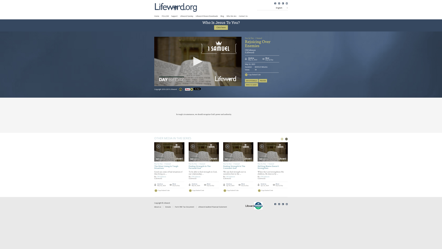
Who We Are (231, 16)
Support (174, 16)
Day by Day (269, 60)
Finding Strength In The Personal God (200, 167)
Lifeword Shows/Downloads (207, 16)
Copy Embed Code (254, 75)
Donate (168, 207)
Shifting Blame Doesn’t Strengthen (268, 167)
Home (156, 16)
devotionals (251, 81)
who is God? (251, 85)
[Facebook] (180, 89)
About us (157, 207)
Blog (222, 16)
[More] (191, 89)
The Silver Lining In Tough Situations (166, 167)
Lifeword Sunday (186, 16)
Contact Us (243, 16)
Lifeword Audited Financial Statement (212, 207)
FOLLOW (165, 16)
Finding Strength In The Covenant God (234, 167)
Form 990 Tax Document (184, 207)
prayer (263, 81)
